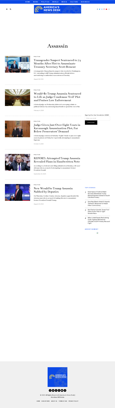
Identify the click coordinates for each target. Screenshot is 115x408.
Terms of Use (63, 401)
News (35, 2)
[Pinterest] (104, 9)
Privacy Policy (73, 401)
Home (27, 2)
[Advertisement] (57, 28)
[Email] (109, 9)
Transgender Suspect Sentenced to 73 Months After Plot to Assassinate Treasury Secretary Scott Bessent (57, 63)
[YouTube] (106, 9)
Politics (45, 2)
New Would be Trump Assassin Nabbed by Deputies (53, 190)
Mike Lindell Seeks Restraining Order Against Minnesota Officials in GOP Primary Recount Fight (99, 220)
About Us (54, 401)
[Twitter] (99, 9)
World (55, 2)
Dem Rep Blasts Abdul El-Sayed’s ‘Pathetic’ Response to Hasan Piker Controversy (99, 203)
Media (64, 2)
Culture (74, 2)
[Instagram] (102, 9)
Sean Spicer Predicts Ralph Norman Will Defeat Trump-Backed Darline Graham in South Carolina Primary (99, 194)
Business (85, 2)
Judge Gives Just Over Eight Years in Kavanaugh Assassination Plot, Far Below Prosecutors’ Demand (57, 128)
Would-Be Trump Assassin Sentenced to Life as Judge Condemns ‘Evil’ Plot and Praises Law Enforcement (57, 97)
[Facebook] (97, 9)
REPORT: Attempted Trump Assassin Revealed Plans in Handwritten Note (57, 160)
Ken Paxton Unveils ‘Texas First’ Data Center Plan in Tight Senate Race (98, 211)
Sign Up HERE (46, 401)
